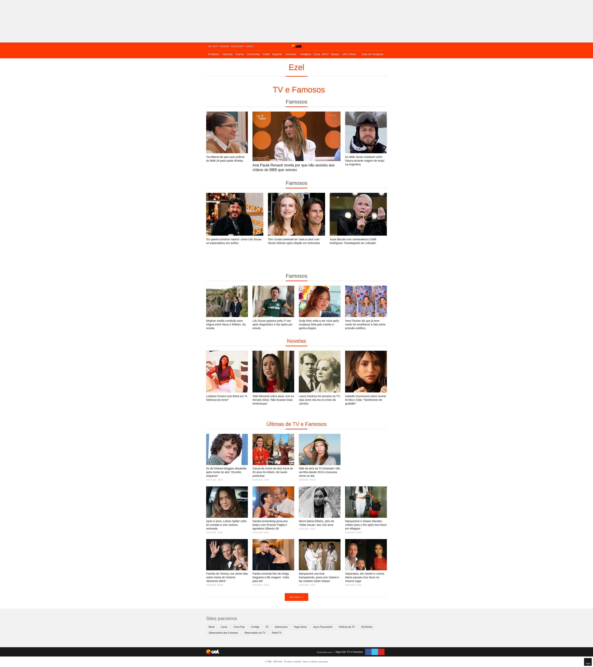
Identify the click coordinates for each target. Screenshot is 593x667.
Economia (253, 54)
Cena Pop (239, 627)
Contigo (255, 627)
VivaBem (305, 54)
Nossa (335, 54)
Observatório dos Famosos (223, 632)
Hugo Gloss (300, 627)
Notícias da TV (347, 627)
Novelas (296, 341)
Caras (224, 627)
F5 (267, 627)
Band (211, 627)
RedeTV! (277, 632)
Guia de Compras (372, 54)
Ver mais (295, 597)
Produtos (213, 54)
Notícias (228, 54)
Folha (266, 54)
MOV (325, 54)
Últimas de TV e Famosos (296, 424)
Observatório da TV (255, 632)
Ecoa (317, 54)
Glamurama (281, 627)
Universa (290, 54)
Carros (240, 54)
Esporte (277, 54)
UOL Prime (349, 54)
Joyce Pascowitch (323, 627)
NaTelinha (366, 627)
